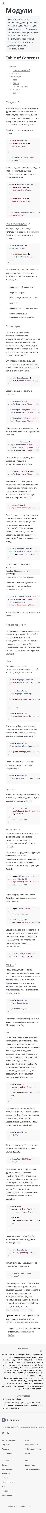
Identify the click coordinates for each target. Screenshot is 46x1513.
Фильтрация (22, 86)
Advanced (6, 1473)
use (14, 93)
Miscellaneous (7, 1495)
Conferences (7, 1453)
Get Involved (30, 1465)
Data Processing (8, 1482)
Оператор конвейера (12, 1399)
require (16, 89)
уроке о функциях (27, 124)
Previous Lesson (23, 1396)
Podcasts (5, 1449)
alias (15, 80)
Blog (27, 1440)
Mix (41, 1351)
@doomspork (25, 1506)
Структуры (14, 73)
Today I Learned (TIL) (33, 1449)
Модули (12, 66)
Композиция (15, 76)
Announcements (31, 1444)
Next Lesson (23, 1348)
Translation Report (32, 1469)
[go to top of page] (18, 102)
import (16, 83)
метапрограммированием (26, 1322)
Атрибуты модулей (21, 70)
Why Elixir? (6, 1444)
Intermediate (7, 1469)
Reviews (28, 1453)
